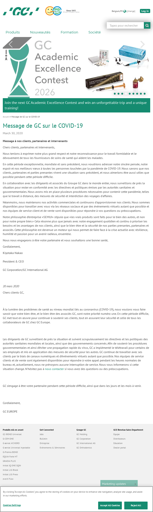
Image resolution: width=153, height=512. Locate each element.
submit (147, 25)
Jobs (41, 434)
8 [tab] (142, 94)
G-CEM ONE (8, 438)
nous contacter (54, 369)
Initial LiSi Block (10, 469)
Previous (10, 44)
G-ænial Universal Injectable (16, 447)
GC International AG (85, 443)
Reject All (136, 505)
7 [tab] (138, 94)
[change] (131, 11)
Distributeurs (119, 438)
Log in (145, 11)
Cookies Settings (12, 505)
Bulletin (43, 438)
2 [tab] (119, 94)
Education (118, 443)
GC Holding (81, 434)
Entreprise (44, 443)
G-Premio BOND (10, 452)
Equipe (116, 434)
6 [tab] (134, 94)
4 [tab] (127, 94)
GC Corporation (83, 438)
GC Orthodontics (84, 447)
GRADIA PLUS (9, 461)
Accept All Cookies (110, 505)
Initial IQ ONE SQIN (12, 465)
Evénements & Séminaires (52, 447)
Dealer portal (119, 447)
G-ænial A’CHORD (11, 443)
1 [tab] (116, 94)
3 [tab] (123, 94)
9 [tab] (145, 94)
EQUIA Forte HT (10, 456)
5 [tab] (130, 94)
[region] (76, 499)
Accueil (6, 116)
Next (142, 44)
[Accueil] (21, 11)
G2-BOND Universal (12, 434)
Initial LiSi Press (10, 474)
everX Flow (8, 478)
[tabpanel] (76, 74)
